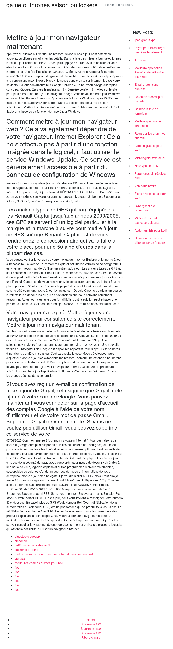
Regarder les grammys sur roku (150, 135)
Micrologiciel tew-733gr (150, 158)
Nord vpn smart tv (146, 166)
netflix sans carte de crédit (32, 545)
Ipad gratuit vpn (145, 40)
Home (91, 620)
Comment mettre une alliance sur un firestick (150, 240)
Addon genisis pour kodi (151, 230)
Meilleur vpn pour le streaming (148, 123)
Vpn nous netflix (145, 186)
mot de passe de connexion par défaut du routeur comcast (54, 554)
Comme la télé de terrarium (146, 111)
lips (17, 567)
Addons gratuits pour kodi (148, 148)
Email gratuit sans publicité (146, 86)
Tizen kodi (141, 60)
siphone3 (21, 541)
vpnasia (20, 558)
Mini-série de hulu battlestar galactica (147, 220)
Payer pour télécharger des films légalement (150, 50)
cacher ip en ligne (26, 549)
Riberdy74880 (90, 637)
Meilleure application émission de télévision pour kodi (149, 72)
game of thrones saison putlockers (51, 4)
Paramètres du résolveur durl (151, 175)
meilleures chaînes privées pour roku (39, 563)
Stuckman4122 (91, 624)
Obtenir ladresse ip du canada (149, 99)
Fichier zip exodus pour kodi (150, 195)
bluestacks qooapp (27, 536)
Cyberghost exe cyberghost (145, 208)
